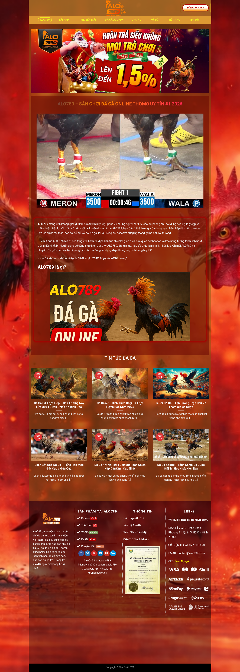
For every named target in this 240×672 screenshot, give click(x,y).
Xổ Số (154, 19)
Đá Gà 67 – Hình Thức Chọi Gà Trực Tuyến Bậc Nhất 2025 (120, 405)
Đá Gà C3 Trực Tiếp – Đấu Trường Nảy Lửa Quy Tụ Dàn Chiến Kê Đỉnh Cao (59, 405)
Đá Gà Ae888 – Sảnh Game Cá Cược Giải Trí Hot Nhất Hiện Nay (181, 466)
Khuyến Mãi (88, 19)
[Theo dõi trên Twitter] (87, 553)
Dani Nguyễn (182, 561)
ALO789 (43, 224)
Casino (136, 19)
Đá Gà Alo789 (114, 19)
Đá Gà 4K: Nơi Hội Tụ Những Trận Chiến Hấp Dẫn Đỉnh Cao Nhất (119, 466)
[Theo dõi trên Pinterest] (94, 553)
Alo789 (45, 19)
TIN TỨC (194, 19)
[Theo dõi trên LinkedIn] (100, 553)
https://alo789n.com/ (113, 258)
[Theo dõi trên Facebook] (81, 553)
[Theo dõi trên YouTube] (107, 553)
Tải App (64, 19)
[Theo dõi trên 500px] (113, 553)
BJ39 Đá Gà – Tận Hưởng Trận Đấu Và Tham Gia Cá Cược (181, 405)
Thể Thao (173, 19)
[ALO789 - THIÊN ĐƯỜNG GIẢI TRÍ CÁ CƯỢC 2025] (115, 8)
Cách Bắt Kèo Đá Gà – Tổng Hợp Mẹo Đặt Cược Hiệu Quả (59, 466)
